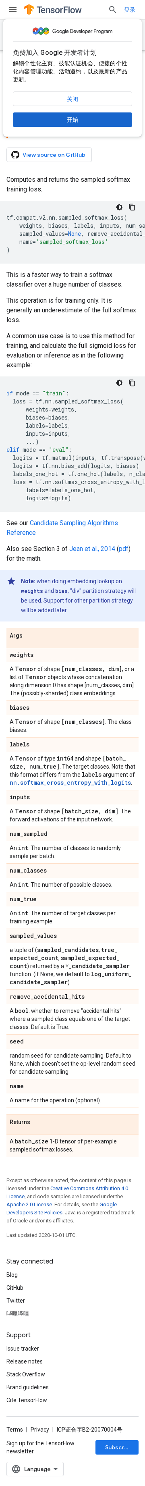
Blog (12, 1275)
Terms (14, 1429)
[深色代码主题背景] (119, 207)
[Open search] (113, 10)
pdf (123, 549)
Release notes (24, 1361)
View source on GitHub (54, 154)
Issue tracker (22, 1348)
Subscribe (119, 1447)
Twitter (15, 1300)
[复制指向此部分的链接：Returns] (38, 1122)
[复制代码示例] (132, 207)
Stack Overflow (25, 1374)
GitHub (14, 1287)
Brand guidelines (27, 1387)
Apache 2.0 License (29, 1204)
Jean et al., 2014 (92, 549)
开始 (72, 119)
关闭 (72, 99)
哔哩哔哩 (17, 1313)
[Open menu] (13, 9)
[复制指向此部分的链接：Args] (31, 636)
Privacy (40, 1429)
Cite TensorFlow (26, 1400)
